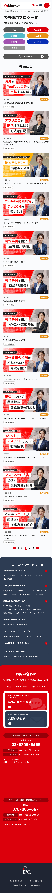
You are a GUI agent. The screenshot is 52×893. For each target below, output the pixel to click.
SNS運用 (14, 42)
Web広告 (37, 30)
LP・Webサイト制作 (32, 656)
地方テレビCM (19, 613)
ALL (14, 30)
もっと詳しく (27, 56)
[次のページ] (37, 548)
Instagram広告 (8, 591)
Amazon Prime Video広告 (11, 609)
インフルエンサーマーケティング (36, 636)
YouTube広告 (7, 606)
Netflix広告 (27, 606)
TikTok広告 (15, 594)
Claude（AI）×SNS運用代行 (12, 636)
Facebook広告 (21, 591)
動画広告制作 (18, 656)
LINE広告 (6, 594)
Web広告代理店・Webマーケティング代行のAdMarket (21, 11)
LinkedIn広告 (27, 594)
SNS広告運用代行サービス (14, 585)
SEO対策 (37, 42)
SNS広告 (14, 36)
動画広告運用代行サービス (14, 600)
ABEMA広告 (37, 609)
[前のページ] (14, 548)
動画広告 (37, 36)
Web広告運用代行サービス (14, 570)
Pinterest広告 (38, 594)
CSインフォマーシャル (35, 613)
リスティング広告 (9, 575)
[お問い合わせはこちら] (40, 5)
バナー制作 (7, 656)
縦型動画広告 (7, 613)
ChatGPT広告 (7, 579)
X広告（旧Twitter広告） (36, 591)
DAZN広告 (26, 609)
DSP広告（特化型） (9, 625)
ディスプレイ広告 (23, 575)
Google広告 (36, 575)
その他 (14, 48)
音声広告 (22, 625)
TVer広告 (18, 606)
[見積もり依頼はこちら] (34, 5)
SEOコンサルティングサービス (16, 643)
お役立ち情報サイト (35, 881)
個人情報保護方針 (16, 881)
